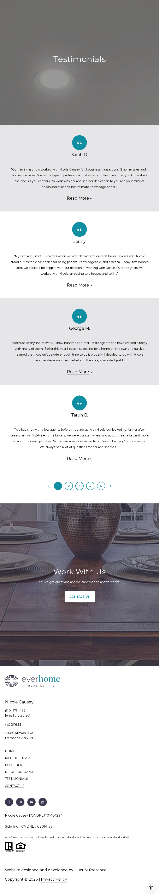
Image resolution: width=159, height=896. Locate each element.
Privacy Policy (54, 879)
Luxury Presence (90, 870)
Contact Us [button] (80, 596)
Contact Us (14, 786)
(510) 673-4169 (15, 711)
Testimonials (16, 779)
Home (10, 751)
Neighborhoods (19, 772)
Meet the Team (17, 758)
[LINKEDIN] (31, 802)
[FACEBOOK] (9, 802)
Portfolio (14, 765)
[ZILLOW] (43, 802)
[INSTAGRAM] (20, 802)
